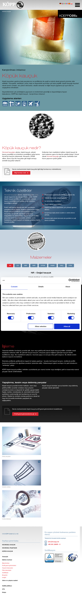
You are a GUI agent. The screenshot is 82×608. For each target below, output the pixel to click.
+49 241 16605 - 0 (54, 544)
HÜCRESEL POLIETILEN (9, 548)
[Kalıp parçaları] (21, 441)
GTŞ (3, 589)
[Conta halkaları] (21, 503)
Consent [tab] (14, 287)
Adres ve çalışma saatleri (10, 580)
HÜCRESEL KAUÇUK (8, 545)
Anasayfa (5, 556)
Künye (4, 592)
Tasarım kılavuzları (7, 568)
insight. (4, 577)
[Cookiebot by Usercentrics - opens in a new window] (70, 280)
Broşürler (4, 575)
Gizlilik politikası (7, 586)
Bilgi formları (5, 563)
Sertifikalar (5, 572)
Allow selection (40, 326)
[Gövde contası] (21, 472)
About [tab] (67, 287)
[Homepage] (13, 5)
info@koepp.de (53, 542)
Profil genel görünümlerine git (24, 414)
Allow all (67, 326)
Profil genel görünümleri (9, 565)
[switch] (31, 318)
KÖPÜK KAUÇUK (7, 551)
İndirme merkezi (7, 560)
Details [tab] (41, 287)
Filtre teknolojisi (6, 570)
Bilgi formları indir (20, 173)
